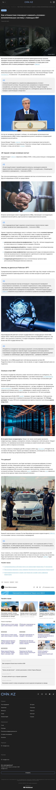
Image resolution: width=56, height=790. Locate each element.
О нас (2, 725)
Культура (32, 713)
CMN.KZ (37, 64)
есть (46, 471)
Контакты (3, 737)
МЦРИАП (12, 582)
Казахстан (6, 582)
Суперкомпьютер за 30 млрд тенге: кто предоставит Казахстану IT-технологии (28, 566)
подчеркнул (4, 74)
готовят (22, 146)
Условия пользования (6, 734)
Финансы (3, 710)
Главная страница (5, 6)
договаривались (48, 376)
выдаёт (21, 396)
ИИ (2, 582)
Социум (32, 716)
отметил (17, 142)
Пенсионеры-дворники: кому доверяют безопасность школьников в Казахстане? (29, 569)
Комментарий (4, 716)
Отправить (28, 772)
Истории (32, 704)
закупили (41, 449)
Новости (32, 710)
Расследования (5, 704)
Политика (32, 707)
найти (21, 390)
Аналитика (13, 6)
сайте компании (6, 388)
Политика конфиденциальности (9, 731)
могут (29, 471)
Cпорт (2, 713)
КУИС (16, 582)
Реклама (3, 728)
